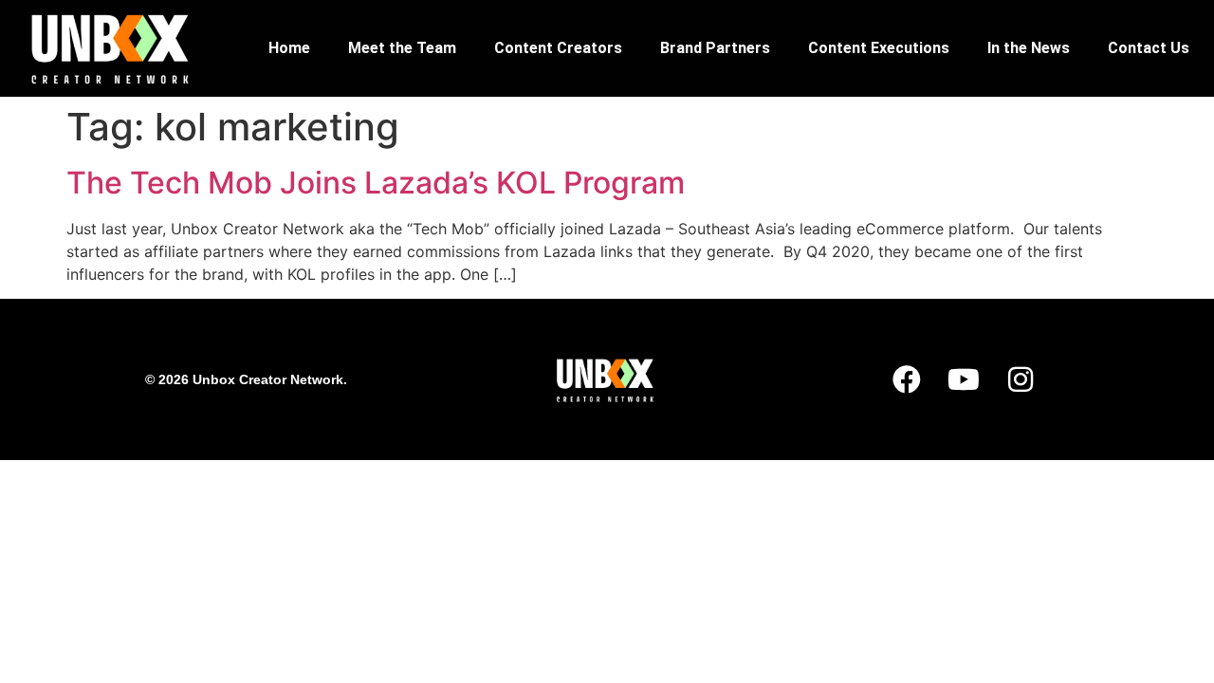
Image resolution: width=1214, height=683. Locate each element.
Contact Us (1148, 48)
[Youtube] (963, 379)
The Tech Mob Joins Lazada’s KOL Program (375, 182)
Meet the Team (402, 48)
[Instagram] (1020, 379)
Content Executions (878, 48)
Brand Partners (715, 48)
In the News (1028, 48)
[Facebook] (906, 379)
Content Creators (558, 48)
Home (289, 48)
